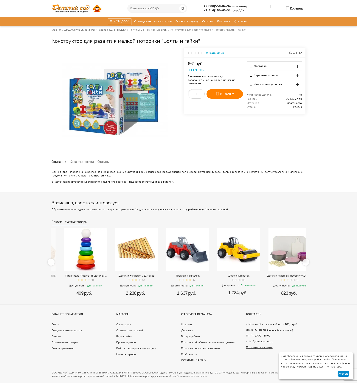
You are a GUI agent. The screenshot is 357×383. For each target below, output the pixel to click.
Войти (55, 324)
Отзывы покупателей (129, 330)
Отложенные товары (65, 342)
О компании (123, 324)
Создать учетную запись (67, 330)
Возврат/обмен (190, 336)
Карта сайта (124, 336)
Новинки (186, 324)
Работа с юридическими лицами (136, 348)
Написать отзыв (214, 53)
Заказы (56, 336)
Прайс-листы (189, 354)
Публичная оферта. (138, 376)
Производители (126, 342)
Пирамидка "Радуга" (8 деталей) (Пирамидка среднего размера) (76, 275)
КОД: (292, 53)
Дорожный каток (229, 275)
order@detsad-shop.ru (259, 341)
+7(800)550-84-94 (218, 6)
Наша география (126, 354)
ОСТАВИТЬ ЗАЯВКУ (193, 360)
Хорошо (343, 374)
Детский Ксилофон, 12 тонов (127, 275)
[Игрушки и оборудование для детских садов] (78, 8)
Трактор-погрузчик (178, 275)
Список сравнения (63, 348)
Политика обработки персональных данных (208, 342)
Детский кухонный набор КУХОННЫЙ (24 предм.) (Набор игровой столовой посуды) (280, 275)
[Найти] (182, 8)
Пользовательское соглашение (200, 348)
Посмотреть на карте (259, 347)
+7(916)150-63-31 (218, 10)
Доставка (187, 330)
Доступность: (68, 285)
